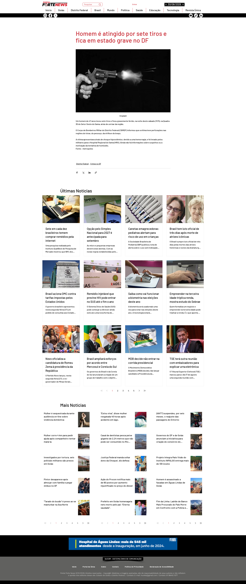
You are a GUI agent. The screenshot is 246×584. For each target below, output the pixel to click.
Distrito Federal (82, 164)
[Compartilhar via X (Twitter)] (83, 172)
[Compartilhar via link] (96, 172)
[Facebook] (50, 15)
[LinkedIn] (201, 15)
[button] (92, 4)
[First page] (101, 390)
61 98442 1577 (172, 575)
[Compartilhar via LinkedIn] (89, 172)
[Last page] (144, 390)
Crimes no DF (95, 164)
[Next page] (139, 390)
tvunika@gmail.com (149, 575)
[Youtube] (191, 15)
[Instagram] (45, 15)
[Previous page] (107, 390)
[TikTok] (196, 15)
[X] (55, 15)
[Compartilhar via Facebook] (77, 172)
